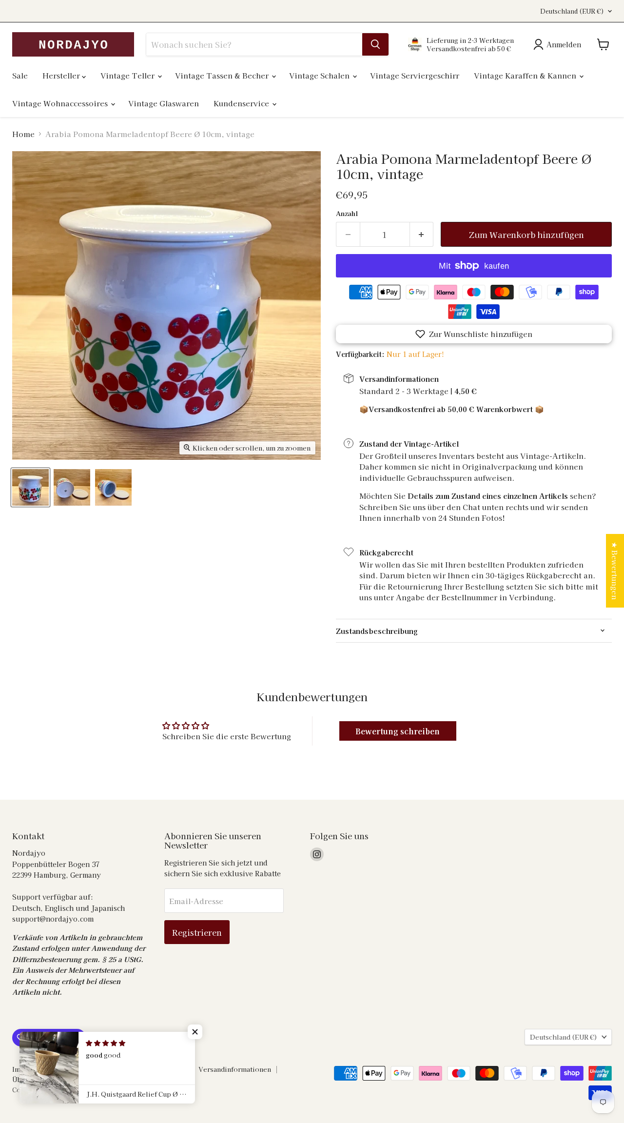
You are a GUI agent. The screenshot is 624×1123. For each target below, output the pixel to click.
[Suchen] (375, 44)
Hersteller (62, 75)
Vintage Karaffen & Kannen (526, 75)
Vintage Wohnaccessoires (61, 103)
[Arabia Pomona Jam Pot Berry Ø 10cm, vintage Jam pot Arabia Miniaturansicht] (30, 487)
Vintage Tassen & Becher (223, 75)
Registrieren (197, 932)
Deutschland (572, 11)
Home (23, 134)
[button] (474, 334)
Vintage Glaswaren (163, 103)
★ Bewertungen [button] (615, 571)
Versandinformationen (234, 1069)
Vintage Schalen (320, 75)
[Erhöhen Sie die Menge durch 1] (422, 234)
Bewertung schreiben (397, 731)
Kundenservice (242, 103)
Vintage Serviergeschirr (414, 75)
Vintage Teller (128, 75)
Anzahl (347, 213)
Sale (20, 75)
